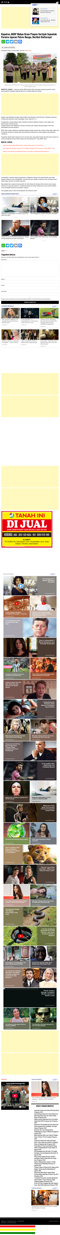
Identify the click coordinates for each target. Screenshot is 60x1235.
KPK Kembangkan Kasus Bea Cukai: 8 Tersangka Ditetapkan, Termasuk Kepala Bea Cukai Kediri (45, 1152)
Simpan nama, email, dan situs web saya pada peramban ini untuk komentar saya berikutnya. (25, 299)
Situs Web (3, 291)
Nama (3, 279)
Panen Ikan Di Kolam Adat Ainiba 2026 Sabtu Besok (46, 1110)
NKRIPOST (28, 50)
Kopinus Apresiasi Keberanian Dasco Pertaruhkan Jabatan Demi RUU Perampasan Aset (46, 1120)
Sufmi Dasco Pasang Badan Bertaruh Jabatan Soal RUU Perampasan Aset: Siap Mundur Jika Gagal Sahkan (46, 1126)
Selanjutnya (4, 1079)
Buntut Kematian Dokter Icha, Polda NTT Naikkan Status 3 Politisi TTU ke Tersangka (46, 1136)
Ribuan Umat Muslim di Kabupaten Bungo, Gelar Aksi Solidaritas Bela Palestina (26, 151)
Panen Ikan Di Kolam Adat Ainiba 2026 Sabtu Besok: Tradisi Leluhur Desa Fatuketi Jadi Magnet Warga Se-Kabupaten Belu (46, 1142)
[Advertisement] (30, 18)
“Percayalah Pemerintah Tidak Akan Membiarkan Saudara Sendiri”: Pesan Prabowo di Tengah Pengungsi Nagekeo (46, 1179)
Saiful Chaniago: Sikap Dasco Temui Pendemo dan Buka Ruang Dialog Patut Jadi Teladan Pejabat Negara (46, 1115)
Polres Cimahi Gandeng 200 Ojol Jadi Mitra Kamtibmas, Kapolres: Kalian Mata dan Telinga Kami (45, 1158)
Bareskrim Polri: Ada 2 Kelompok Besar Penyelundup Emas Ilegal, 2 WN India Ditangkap (45, 1131)
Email (3, 285)
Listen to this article (9, 47)
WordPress (56, 1221)
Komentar (4, 259)
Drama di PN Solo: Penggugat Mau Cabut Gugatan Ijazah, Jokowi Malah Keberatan (46, 1184)
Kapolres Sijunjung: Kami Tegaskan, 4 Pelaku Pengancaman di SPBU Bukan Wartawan (45, 1163)
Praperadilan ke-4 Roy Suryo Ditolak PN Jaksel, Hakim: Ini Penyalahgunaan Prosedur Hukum (45, 1147)
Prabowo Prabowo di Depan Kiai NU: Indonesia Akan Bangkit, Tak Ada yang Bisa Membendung (46, 1168)
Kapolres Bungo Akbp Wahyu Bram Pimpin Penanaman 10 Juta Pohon (23, 145)
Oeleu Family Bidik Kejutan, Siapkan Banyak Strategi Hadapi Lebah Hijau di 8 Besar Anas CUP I (46, 1173)
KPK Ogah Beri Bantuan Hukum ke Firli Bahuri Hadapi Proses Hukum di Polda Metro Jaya (29, 148)
